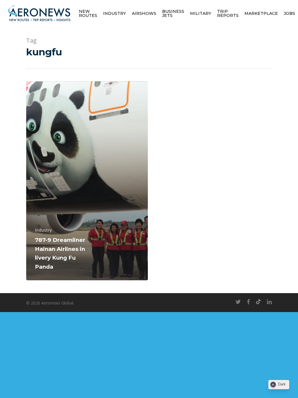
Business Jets (173, 13)
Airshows (144, 13)
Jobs (289, 13)
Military (200, 13)
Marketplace (261, 13)
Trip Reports (228, 13)
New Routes (88, 13)
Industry (114, 13)
